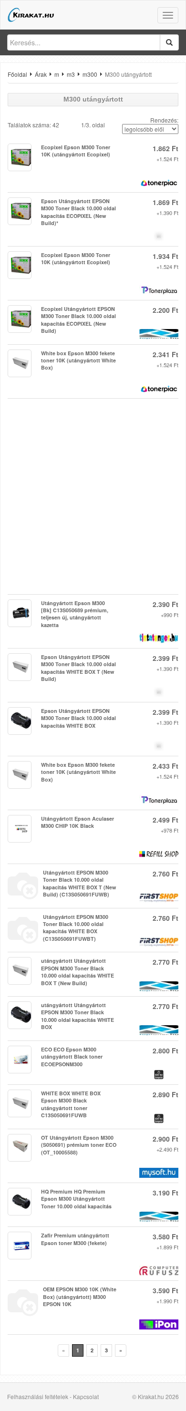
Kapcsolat (86, 1396)
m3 (71, 74)
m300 (90, 74)
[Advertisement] (93, 496)
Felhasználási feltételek (37, 1396)
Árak (41, 74)
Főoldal (17, 74)
